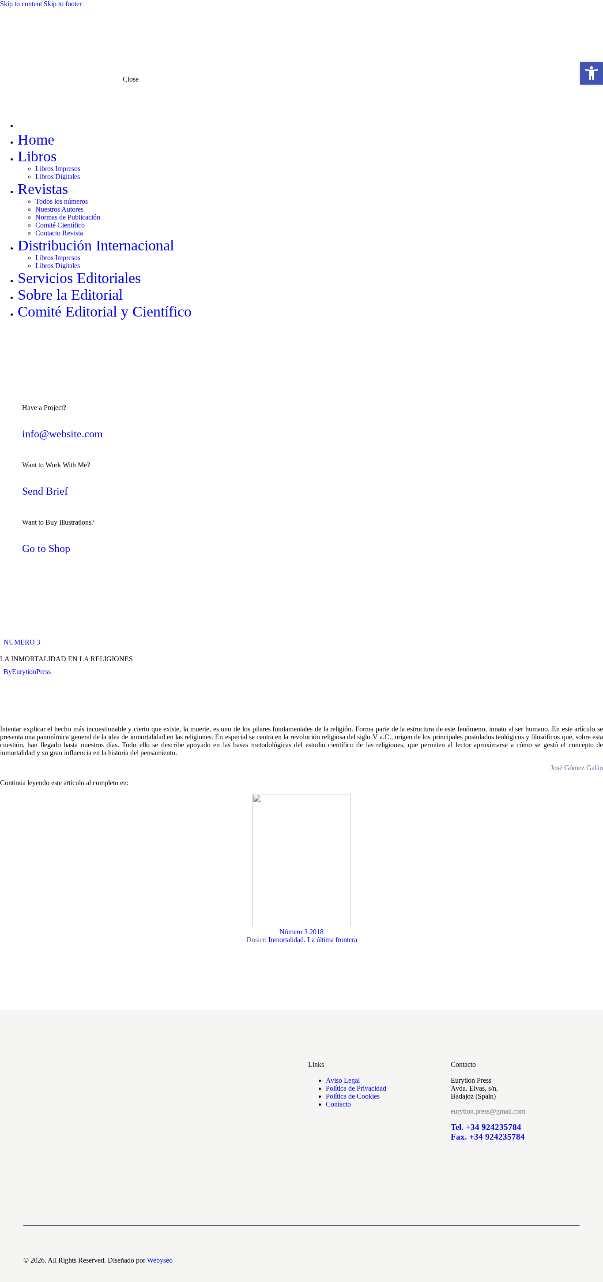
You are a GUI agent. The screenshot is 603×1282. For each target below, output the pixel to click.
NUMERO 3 (22, 642)
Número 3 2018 (301, 935)
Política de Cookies (353, 1096)
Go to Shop (46, 548)
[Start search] (573, 27)
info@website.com (62, 434)
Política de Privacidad (356, 1088)
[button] (591, 73)
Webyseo (160, 1260)
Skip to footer (63, 3)
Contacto (338, 1104)
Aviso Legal (343, 1080)
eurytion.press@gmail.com (488, 1111)
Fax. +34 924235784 (488, 1136)
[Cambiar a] (226, 123)
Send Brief (45, 491)
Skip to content (21, 3)
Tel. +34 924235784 (486, 1127)
